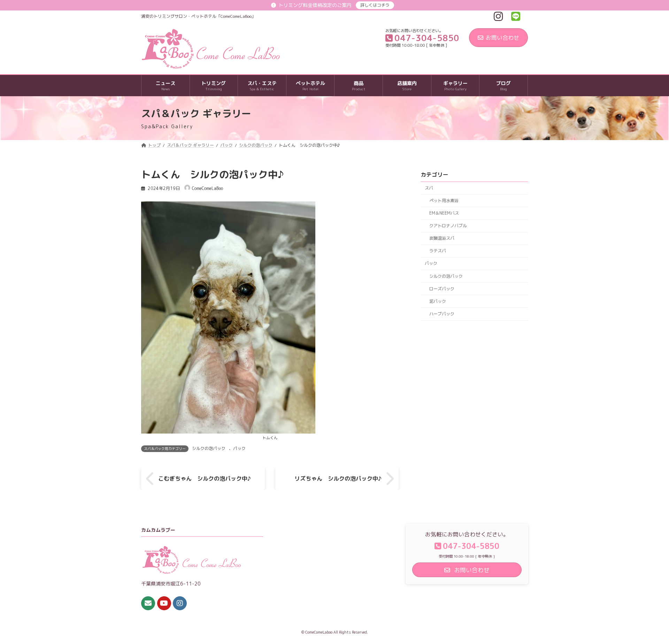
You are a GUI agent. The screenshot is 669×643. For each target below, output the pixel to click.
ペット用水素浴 (444, 201)
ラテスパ (437, 251)
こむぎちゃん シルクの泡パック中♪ (204, 478)
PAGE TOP (648, 617)
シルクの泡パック (208, 448)
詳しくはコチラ (375, 5)
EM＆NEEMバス (444, 213)
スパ (429, 188)
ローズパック (441, 289)
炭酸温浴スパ (441, 238)
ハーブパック (441, 314)
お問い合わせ (502, 37)
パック (239, 448)
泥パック (437, 301)
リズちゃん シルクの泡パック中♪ (338, 478)
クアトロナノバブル (448, 226)
